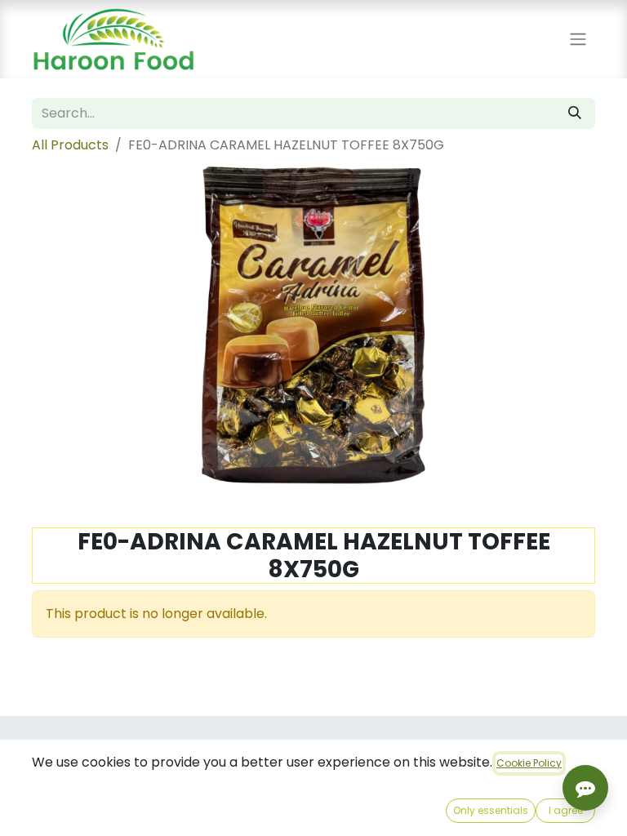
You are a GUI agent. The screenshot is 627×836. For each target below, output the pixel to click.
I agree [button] (566, 810)
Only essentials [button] (490, 810)
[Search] (574, 113)
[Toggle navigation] (578, 39)
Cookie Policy (529, 763)
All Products (70, 145)
